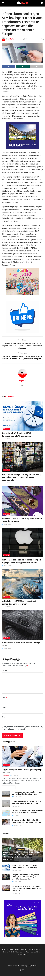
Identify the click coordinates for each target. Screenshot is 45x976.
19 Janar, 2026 (17, 815)
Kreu (3, 10)
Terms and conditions (33, 952)
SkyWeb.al (16, 966)
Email (4, 707)
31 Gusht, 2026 (7, 439)
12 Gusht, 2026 (17, 797)
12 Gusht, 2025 (22, 39)
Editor (6, 775)
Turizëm (31, 949)
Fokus (17, 949)
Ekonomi (8, 10)
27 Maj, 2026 (16, 806)
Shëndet (5, 952)
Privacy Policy (22, 954)
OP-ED (12, 952)
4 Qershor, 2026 (17, 825)
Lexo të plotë (8, 787)
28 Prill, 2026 (14, 775)
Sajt (3, 717)
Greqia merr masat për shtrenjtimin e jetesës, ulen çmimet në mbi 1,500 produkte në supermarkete (21, 477)
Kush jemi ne (20, 952)
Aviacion (6, 470)
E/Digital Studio (32, 966)
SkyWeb (12, 39)
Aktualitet (10, 949)
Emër (4, 698)
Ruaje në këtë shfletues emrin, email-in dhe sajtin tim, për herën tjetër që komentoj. (23, 728)
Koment (5, 670)
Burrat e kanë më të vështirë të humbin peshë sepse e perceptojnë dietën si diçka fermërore (27, 888)
